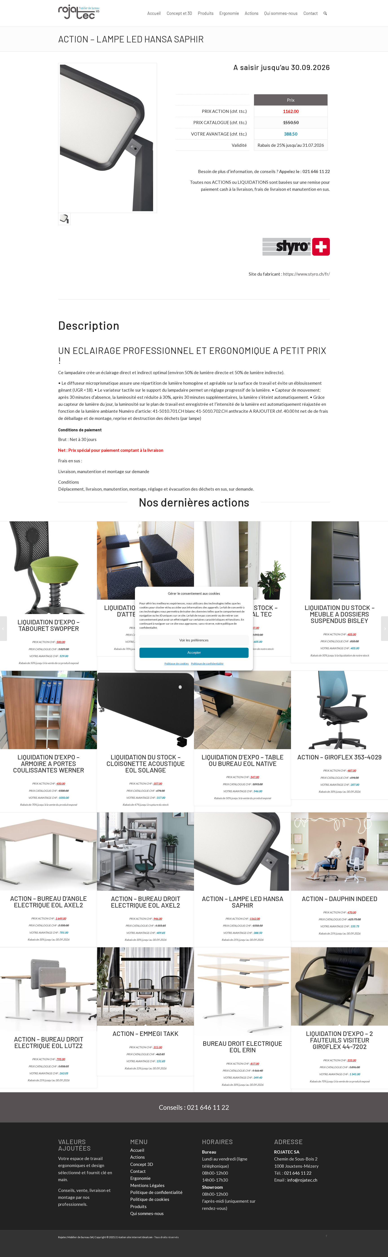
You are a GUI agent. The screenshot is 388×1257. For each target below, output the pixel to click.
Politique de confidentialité (207, 663)
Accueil (137, 1150)
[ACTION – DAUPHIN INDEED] (339, 851)
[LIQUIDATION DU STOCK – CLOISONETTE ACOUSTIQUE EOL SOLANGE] (145, 710)
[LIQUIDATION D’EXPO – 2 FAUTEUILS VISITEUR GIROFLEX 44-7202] (339, 986)
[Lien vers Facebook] (326, 1236)
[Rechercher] (325, 13)
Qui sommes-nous (147, 1213)
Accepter (194, 653)
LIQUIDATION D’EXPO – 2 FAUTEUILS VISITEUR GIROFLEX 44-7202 (339, 1039)
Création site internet (128, 1237)
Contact (138, 1171)
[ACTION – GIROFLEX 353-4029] (339, 710)
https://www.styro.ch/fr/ (306, 273)
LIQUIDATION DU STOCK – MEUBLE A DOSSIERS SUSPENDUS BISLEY (340, 613)
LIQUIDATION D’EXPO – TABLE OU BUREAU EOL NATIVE (243, 760)
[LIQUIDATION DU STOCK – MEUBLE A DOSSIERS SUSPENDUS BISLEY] (339, 560)
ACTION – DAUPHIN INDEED (339, 898)
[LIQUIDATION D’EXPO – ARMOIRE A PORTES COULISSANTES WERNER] (48, 710)
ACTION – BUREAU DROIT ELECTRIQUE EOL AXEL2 (145, 902)
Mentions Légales (147, 1185)
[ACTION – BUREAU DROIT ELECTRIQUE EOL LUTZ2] (48, 989)
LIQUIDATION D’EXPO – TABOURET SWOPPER (48, 625)
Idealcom (147, 1237)
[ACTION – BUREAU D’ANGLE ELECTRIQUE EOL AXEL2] (48, 851)
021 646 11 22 (316, 171)
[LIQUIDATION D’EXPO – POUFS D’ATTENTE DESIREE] (145, 560)
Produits (138, 1206)
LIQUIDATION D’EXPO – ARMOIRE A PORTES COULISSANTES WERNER (48, 763)
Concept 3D (141, 1164)
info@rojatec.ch (302, 1179)
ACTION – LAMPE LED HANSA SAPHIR (131, 38)
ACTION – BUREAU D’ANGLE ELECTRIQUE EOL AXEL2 (48, 901)
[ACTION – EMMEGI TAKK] (145, 986)
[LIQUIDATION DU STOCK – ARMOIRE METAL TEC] (242, 560)
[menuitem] (154, 13)
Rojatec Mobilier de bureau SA (75, 1237)
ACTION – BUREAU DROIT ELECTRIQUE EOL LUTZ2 (48, 1042)
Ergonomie (140, 1178)
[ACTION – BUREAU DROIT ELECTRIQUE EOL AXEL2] (145, 851)
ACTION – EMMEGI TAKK (145, 1033)
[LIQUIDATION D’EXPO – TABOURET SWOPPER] (48, 567)
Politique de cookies (177, 663)
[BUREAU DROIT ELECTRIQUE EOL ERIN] (242, 991)
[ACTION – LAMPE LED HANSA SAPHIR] (242, 851)
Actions (137, 1157)
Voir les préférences (194, 640)
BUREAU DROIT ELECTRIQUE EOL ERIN (242, 1046)
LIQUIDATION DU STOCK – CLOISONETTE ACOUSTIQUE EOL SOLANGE (145, 763)
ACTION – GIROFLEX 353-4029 (339, 757)
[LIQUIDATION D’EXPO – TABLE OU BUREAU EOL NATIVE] (242, 710)
